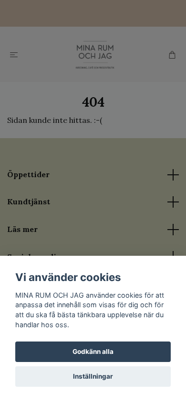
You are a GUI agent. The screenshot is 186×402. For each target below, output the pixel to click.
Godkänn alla (93, 351)
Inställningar (93, 376)
